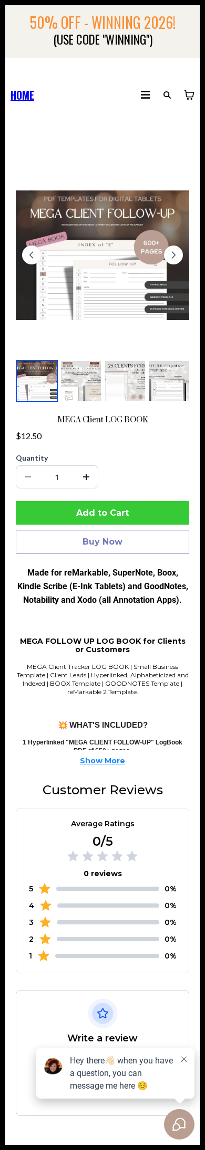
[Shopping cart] (189, 95)
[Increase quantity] (86, 477)
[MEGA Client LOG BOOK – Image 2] (81, 381)
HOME (22, 95)
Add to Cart (102, 513)
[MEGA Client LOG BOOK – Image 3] (125, 381)
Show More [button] (102, 760)
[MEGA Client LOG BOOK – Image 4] (169, 381)
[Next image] (173, 255)
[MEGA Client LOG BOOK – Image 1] (37, 381)
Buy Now (102, 542)
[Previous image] (31, 255)
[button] (145, 95)
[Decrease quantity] (28, 477)
